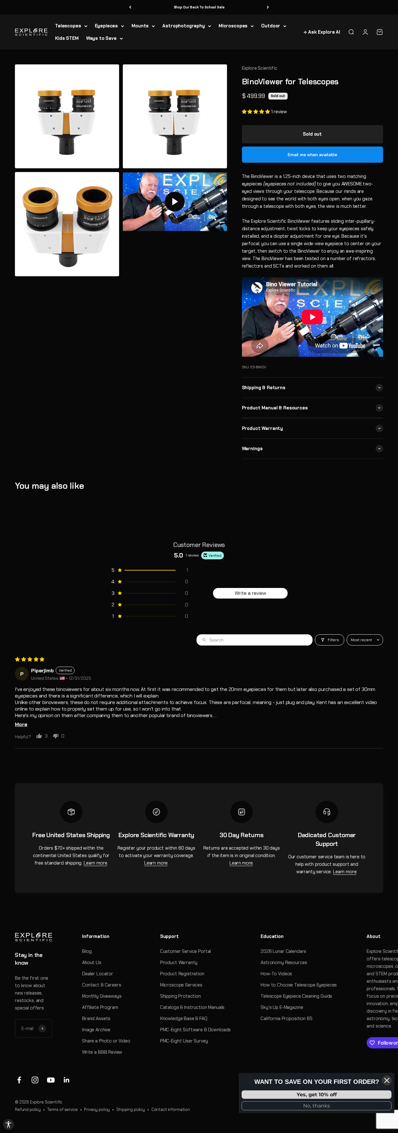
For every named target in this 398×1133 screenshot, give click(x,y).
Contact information (170, 1109)
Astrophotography (183, 26)
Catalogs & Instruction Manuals (192, 1007)
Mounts (140, 26)
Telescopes (68, 26)
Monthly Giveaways (101, 996)
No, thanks (316, 1106)
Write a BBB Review (102, 1052)
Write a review (250, 593)
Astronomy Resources (284, 962)
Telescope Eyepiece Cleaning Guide (296, 996)
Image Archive (96, 1030)
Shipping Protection (180, 996)
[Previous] (130, 7)
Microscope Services (181, 985)
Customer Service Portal (185, 951)
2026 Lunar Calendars (283, 951)
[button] (256, 112)
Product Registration (182, 974)
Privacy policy (97, 1109)
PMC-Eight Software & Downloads (195, 1030)
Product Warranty (179, 962)
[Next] (268, 7)
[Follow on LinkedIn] (66, 1080)
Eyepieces (106, 26)
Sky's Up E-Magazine (282, 1007)
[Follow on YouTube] (51, 1080)
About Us (91, 962)
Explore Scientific (259, 68)
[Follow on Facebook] (19, 1080)
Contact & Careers (101, 985)
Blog (86, 951)
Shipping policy (130, 1109)
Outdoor (270, 26)
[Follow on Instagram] (35, 1080)
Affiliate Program (100, 1007)
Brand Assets (96, 1018)
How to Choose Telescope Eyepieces (299, 985)
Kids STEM (67, 38)
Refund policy (28, 1109)
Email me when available (312, 154)
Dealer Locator (97, 974)
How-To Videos (276, 974)
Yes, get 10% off (317, 1095)
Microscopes (233, 26)
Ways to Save (101, 38)
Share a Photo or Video (106, 1041)
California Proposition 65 (286, 1018)
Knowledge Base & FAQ (183, 1018)
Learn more (95, 863)
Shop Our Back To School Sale (199, 7)
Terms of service (62, 1109)
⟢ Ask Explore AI (321, 32)
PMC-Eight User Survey (184, 1041)
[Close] (386, 1080)
